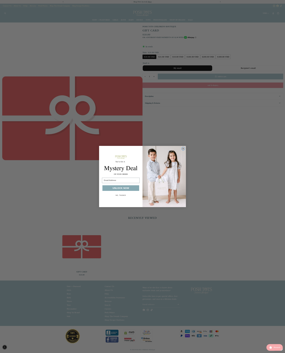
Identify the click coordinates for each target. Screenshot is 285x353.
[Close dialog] (183, 148)
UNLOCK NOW (121, 188)
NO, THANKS (121, 195)
